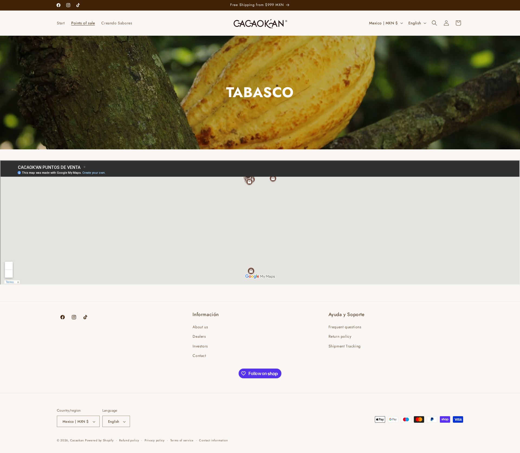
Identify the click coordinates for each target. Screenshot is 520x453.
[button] (434, 23)
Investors (200, 346)
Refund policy (129, 440)
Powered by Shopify (99, 440)
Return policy (340, 336)
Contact (199, 355)
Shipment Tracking (345, 346)
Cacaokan (77, 440)
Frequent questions (345, 327)
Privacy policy (155, 440)
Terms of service (182, 440)
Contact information (213, 440)
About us (200, 327)
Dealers (199, 336)
